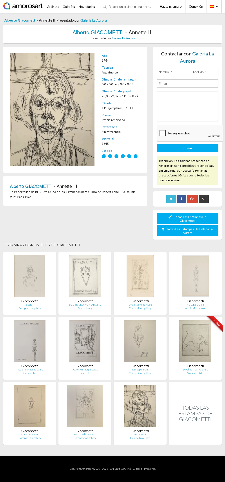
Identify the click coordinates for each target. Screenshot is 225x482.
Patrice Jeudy (85, 308)
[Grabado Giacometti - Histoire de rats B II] (85, 407)
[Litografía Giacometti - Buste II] (29, 277)
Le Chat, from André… (195, 369)
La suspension (140, 369)
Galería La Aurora (93, 20)
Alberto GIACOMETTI (98, 32)
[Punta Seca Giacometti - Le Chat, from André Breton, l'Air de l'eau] (195, 342)
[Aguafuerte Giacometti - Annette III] (140, 407)
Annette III (140, 434)
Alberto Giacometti (20, 20)
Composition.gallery (29, 308)
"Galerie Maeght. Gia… (30, 369)
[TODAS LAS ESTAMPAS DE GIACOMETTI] (195, 439)
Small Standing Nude (140, 304)
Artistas (53, 7)
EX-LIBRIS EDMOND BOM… (85, 304)
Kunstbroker (30, 373)
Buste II (30, 304)
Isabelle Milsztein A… (195, 308)
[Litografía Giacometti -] (29, 342)
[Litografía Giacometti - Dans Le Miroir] (30, 407)
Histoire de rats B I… (85, 434)
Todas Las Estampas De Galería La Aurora (189, 231)
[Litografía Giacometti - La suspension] (140, 342)
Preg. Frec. (150, 468)
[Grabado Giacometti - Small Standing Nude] (140, 277)
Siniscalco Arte (195, 373)
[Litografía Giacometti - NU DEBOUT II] (195, 277)
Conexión (196, 6)
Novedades (86, 7)
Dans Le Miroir (29, 434)
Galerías (69, 7)
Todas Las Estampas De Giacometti (190, 218)
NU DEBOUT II (195, 304)
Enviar (187, 148)
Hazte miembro (171, 6)
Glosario (137, 468)
